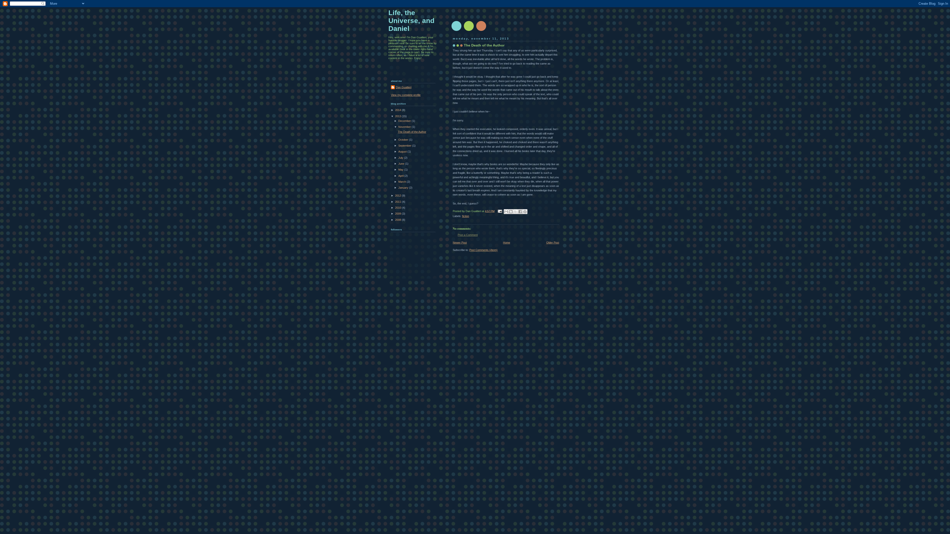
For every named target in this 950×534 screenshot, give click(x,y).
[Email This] (506, 211)
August (402, 151)
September (405, 145)
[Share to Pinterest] (524, 211)
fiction (465, 216)
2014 (398, 110)
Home (506, 242)
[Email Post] (499, 210)
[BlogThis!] (510, 211)
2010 (398, 207)
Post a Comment (468, 234)
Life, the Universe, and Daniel (411, 20)
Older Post (552, 242)
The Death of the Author (412, 131)
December (405, 120)
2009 (398, 213)
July (401, 157)
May (401, 169)
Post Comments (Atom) (483, 249)
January (403, 187)
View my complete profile (406, 94)
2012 (398, 195)
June (401, 163)
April (401, 175)
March (402, 181)
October (403, 139)
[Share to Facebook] (520, 211)
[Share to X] (515, 211)
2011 (398, 201)
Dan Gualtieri (403, 87)
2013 (398, 116)
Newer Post (460, 242)
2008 (398, 219)
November (405, 126)
